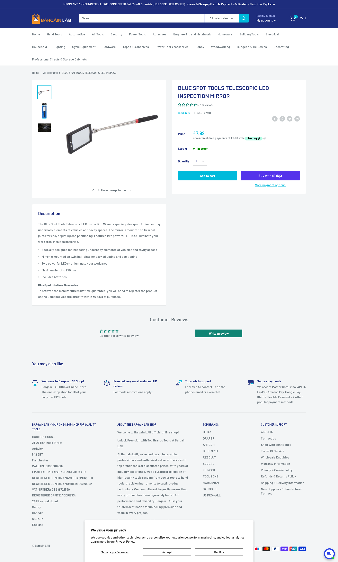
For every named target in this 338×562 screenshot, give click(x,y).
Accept (167, 552)
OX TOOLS (209, 489)
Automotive (77, 34)
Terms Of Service (272, 451)
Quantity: (184, 161)
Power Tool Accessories (172, 47)
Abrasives (159, 34)
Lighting (59, 47)
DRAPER (208, 438)
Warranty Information (275, 463)
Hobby (199, 47)
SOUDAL (208, 463)
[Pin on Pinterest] (282, 119)
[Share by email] (297, 119)
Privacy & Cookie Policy (277, 470)
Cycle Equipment (84, 47)
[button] (187, 105)
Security (116, 34)
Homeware (225, 34)
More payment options (270, 185)
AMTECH (209, 444)
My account (264, 20)
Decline (219, 552)
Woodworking (220, 47)
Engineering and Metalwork (192, 34)
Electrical (272, 34)
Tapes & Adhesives (136, 47)
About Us (267, 432)
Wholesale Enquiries (275, 457)
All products (50, 72)
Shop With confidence (276, 444)
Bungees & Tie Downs (252, 47)
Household (39, 47)
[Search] (244, 18)
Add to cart (207, 175)
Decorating (281, 47)
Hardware (109, 47)
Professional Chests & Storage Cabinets (59, 59)
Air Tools (98, 34)
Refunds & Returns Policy (278, 476)
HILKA (207, 432)
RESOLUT (209, 457)
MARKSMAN (211, 483)
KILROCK (209, 470)
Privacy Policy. (125, 541)
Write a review (219, 333)
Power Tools (137, 34)
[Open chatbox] (329, 553)
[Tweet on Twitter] (289, 119)
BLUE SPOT (185, 112)
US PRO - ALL (212, 495)
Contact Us (268, 438)
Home (36, 34)
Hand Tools (54, 34)
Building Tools (249, 34)
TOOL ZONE (210, 476)
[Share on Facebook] (275, 119)
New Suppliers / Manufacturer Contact (281, 491)
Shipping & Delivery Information (282, 483)
